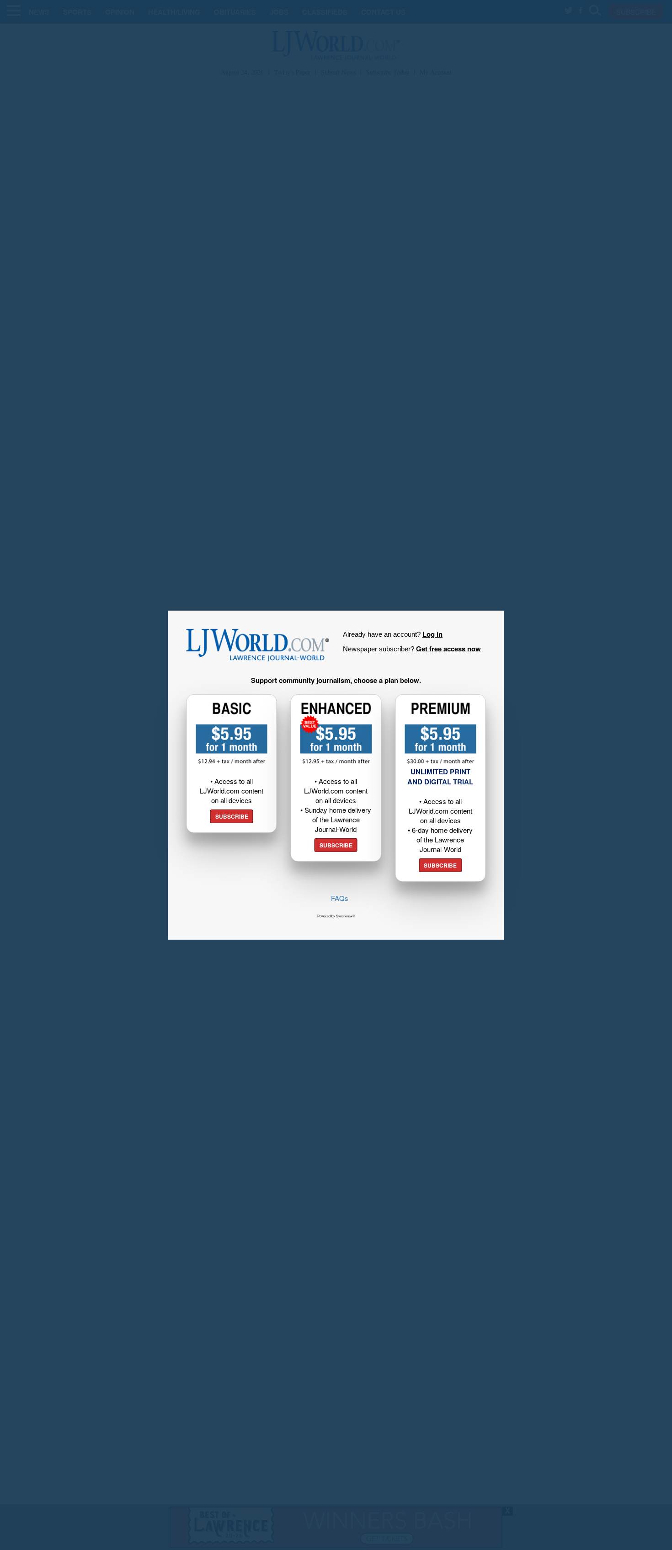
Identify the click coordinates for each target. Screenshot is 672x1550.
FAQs (339, 898)
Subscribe (231, 816)
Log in (432, 634)
